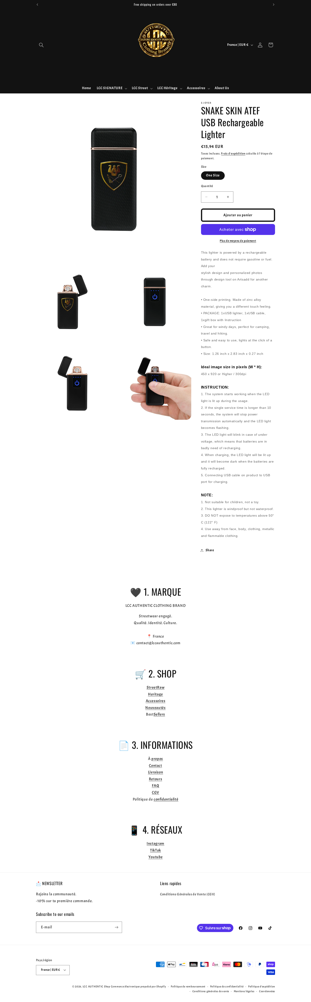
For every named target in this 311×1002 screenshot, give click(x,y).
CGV (155, 792)
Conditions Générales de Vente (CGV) (187, 894)
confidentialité (166, 799)
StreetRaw (156, 687)
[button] (41, 45)
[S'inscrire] (116, 927)
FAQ (155, 785)
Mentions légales (244, 991)
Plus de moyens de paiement (238, 241)
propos (157, 758)
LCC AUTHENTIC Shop (96, 986)
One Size (213, 175)
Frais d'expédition (233, 153)
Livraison (155, 772)
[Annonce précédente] (37, 4)
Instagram (155, 843)
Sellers (159, 714)
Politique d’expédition (261, 986)
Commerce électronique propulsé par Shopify (138, 986)
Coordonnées (267, 991)
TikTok (155, 850)
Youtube (155, 857)
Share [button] (210, 550)
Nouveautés (155, 707)
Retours (155, 779)
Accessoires (156, 700)
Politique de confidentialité (227, 986)
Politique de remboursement (188, 986)
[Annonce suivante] (274, 4)
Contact (155, 765)
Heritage (155, 694)
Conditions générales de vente (210, 991)
